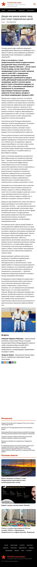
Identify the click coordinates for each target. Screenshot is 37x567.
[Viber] (12, 362)
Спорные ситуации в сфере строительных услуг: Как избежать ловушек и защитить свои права (16, 437)
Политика (21, 10)
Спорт (3, 22)
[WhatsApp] (15, 362)
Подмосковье (12, 10)
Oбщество (5, 548)
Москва (6, 545)
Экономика (30, 10)
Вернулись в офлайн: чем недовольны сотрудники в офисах (16, 441)
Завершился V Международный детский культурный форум (16, 428)
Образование (8, 550)
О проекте (29, 550)
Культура (16, 550)
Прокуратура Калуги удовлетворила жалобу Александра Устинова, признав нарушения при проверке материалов (18, 432)
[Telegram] (7, 362)
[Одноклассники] (5, 362)
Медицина (31, 548)
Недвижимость (22, 548)
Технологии (13, 548)
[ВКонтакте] (2, 362)
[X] (10, 362)
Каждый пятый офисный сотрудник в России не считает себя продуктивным (17, 423)
